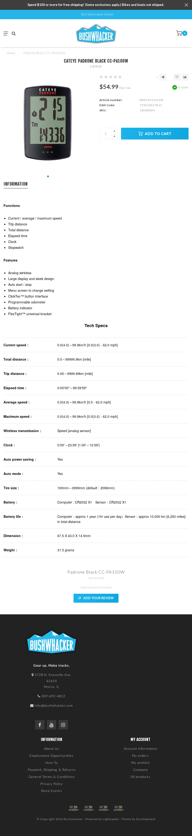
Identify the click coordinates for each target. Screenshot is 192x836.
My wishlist (140, 763)
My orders (140, 756)
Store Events (51, 791)
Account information (140, 748)
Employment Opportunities (52, 756)
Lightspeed (111, 819)
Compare (140, 770)
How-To (51, 763)
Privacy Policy (51, 784)
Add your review (98, 598)
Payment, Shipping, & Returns (52, 770)
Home (11, 53)
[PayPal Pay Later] (103, 808)
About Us (51, 748)
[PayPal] (88, 808)
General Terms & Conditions (51, 777)
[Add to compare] (184, 77)
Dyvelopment (145, 819)
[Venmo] (118, 808)
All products (140, 777)
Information (16, 184)
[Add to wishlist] (177, 77)
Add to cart (158, 133)
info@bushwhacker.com (54, 705)
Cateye (96, 66)
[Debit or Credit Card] (73, 808)
